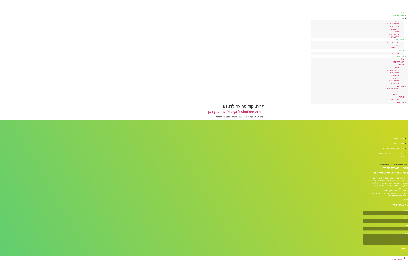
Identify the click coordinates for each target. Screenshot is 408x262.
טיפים (393, 48)
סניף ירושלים (395, 26)
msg (406, 233)
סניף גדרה (396, 21)
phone (406, 217)
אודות (401, 50)
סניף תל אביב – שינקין (392, 24)
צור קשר (400, 56)
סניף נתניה (396, 32)
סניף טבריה (395, 83)
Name (406, 210)
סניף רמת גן (395, 29)
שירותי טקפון (398, 62)
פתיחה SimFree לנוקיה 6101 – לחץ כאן (236, 112)
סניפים (401, 18)
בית (402, 59)
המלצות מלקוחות (393, 42)
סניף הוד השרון (394, 34)
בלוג (398, 45)
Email (406, 225)
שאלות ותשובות (394, 53)
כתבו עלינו (399, 40)
